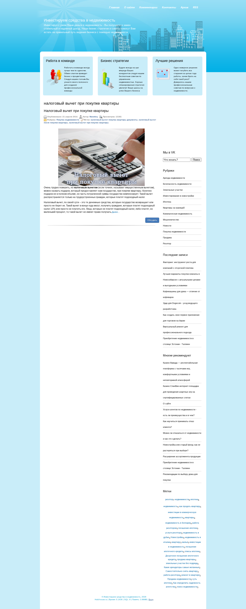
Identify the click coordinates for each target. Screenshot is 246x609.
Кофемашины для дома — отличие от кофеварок (181, 294)
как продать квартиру (189, 506)
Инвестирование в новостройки (178, 196)
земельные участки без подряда (182, 563)
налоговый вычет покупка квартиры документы (114, 120)
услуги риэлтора (173, 532)
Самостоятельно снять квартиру (182, 571)
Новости (167, 225)
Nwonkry (94, 117)
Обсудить (152, 220)
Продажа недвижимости (179, 579)
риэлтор (169, 499)
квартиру (176, 542)
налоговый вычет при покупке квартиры (89, 123)
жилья (185, 542)
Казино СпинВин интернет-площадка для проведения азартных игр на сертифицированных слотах (181, 392)
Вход (151, 599)
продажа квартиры (186, 559)
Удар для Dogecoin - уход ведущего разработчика (180, 306)
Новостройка (177, 537)
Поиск (196, 159)
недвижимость (170, 506)
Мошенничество (171, 220)
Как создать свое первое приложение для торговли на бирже (181, 318)
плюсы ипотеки (192, 551)
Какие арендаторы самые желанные (181, 567)
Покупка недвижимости (68, 120)
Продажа (167, 237)
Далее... (116, 212)
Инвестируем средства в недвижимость (79, 20)
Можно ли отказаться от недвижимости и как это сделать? (182, 436)
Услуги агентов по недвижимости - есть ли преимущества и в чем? (180, 412)
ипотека (194, 499)
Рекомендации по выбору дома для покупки (180, 477)
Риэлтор (167, 243)
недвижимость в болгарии (178, 523)
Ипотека (167, 202)
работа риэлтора (172, 575)
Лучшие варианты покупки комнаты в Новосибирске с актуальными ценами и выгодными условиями (181, 280)
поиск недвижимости (187, 587)
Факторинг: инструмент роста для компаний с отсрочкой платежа (179, 265)
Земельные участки (173, 190)
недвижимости (182, 499)
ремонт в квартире (190, 575)
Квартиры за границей (173, 208)
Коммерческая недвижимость (177, 214)
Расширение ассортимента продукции (181, 456)
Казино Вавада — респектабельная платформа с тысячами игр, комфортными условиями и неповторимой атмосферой (180, 371)
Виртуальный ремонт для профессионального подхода (177, 329)
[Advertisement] (182, 120)
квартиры (189, 517)
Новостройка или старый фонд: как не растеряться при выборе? (181, 448)
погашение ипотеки (187, 528)
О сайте (167, 403)
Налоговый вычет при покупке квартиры (76, 111)
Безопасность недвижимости (177, 184)
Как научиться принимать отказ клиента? (178, 424)
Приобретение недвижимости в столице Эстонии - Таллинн (178, 341)
